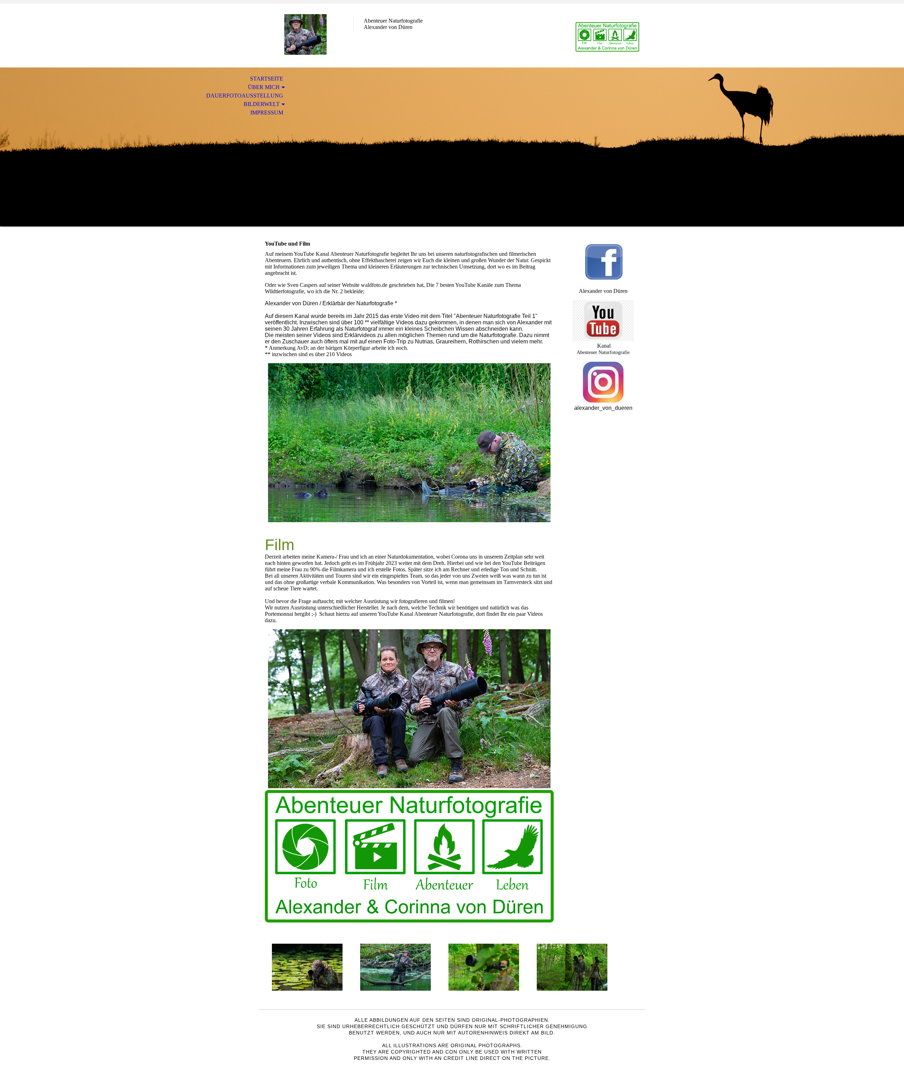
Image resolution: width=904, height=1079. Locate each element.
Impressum (266, 113)
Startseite (266, 79)
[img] (305, 34)
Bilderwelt (262, 104)
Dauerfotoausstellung (244, 96)
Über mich (264, 87)
